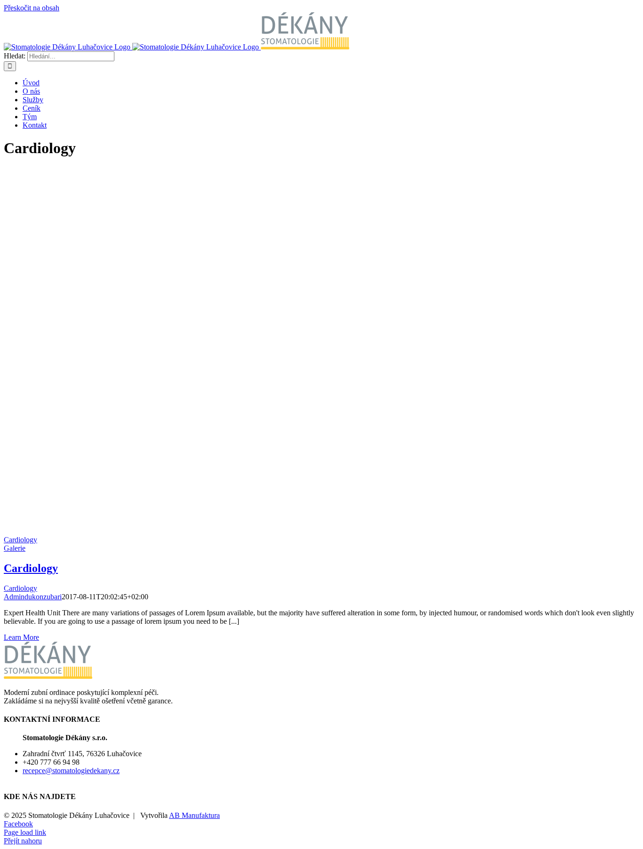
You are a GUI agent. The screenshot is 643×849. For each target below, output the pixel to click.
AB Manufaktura (194, 815)
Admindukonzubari (33, 597)
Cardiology (20, 540)
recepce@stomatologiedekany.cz (71, 771)
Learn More (21, 637)
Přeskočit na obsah (31, 8)
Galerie (14, 548)
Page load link (25, 832)
